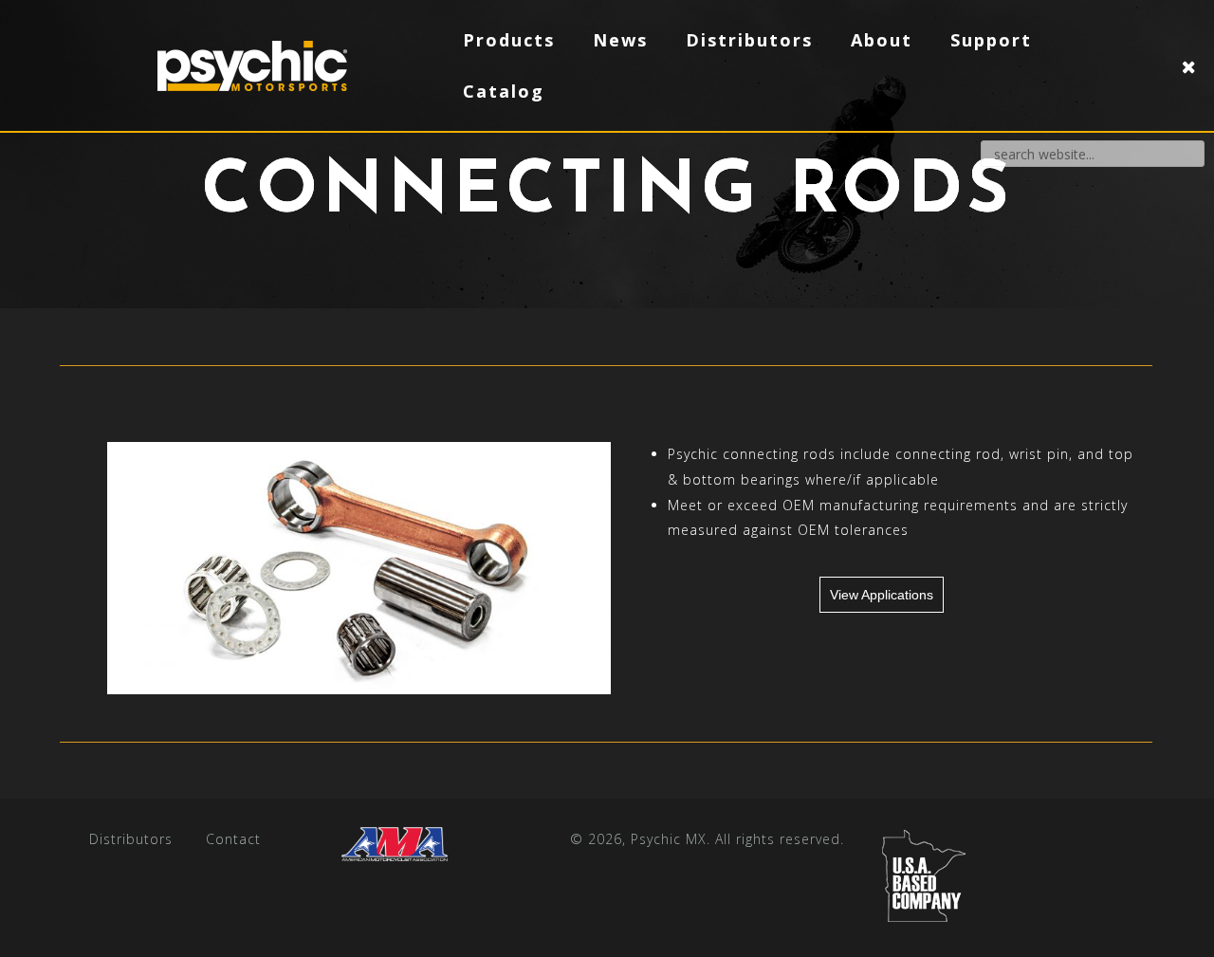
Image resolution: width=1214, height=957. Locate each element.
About (881, 39)
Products (509, 39)
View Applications (881, 594)
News (620, 39)
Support (991, 39)
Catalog (503, 91)
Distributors (131, 839)
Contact (233, 839)
